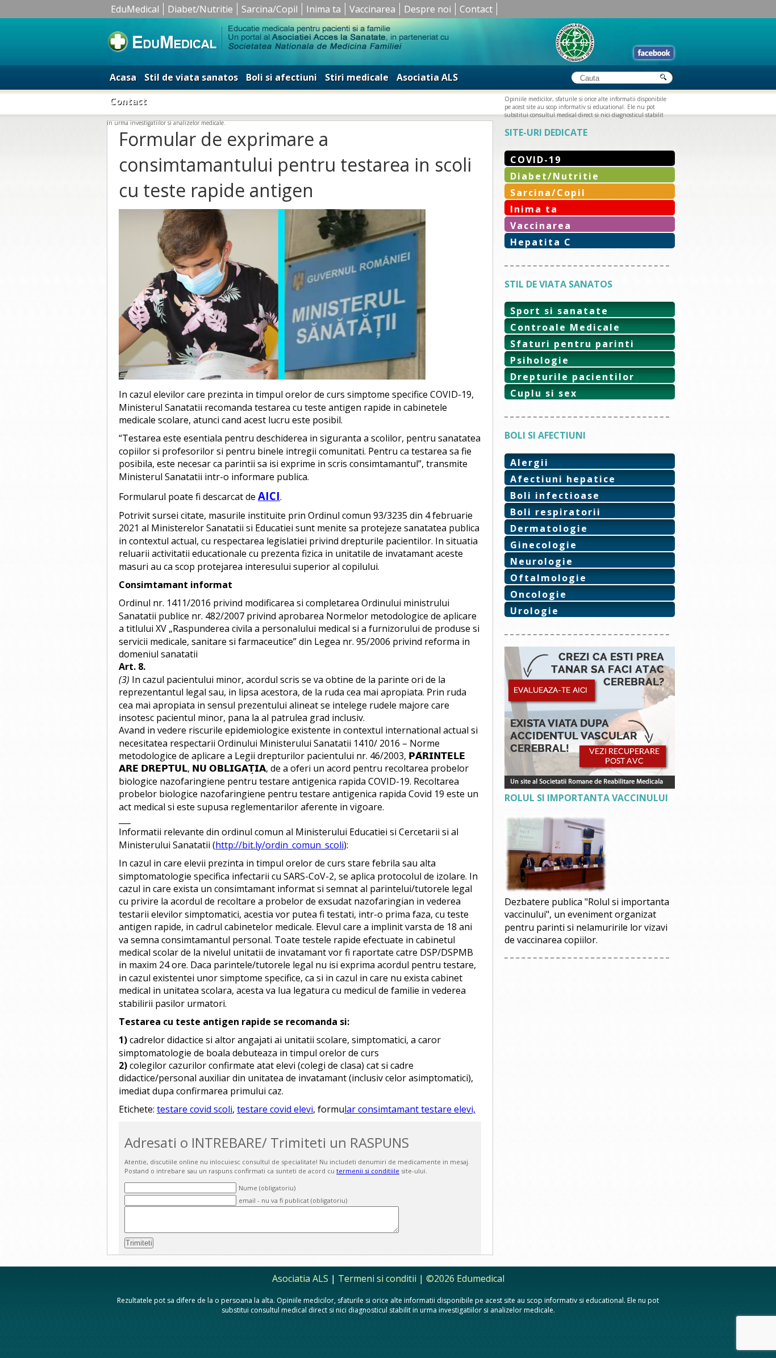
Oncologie (538, 594)
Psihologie (539, 360)
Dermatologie (549, 528)
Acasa (123, 77)
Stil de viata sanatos (191, 77)
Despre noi (427, 9)
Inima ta (323, 9)
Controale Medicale (565, 327)
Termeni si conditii (377, 1278)
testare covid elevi (275, 1109)
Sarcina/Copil (269, 9)
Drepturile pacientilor (572, 376)
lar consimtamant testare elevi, (409, 1109)
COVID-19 (535, 159)
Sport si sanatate (559, 311)
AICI (269, 496)
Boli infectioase (555, 495)
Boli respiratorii (555, 512)
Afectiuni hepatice (563, 479)
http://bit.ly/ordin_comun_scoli (279, 845)
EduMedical (135, 9)
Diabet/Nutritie (200, 9)
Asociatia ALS (427, 77)
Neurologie (541, 561)
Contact (476, 9)
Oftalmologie (548, 578)
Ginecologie (543, 545)
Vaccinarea (372, 9)
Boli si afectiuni (281, 77)
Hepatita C (540, 242)
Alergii (529, 462)
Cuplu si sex (543, 393)
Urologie (534, 611)
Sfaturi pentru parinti (572, 344)
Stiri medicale (357, 77)
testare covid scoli (194, 1109)
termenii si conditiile (367, 1171)
